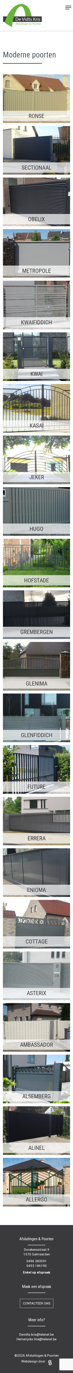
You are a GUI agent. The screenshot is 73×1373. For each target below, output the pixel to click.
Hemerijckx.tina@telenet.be (36, 1339)
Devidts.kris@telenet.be (36, 1334)
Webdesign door (33, 1361)
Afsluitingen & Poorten (42, 1355)
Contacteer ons (36, 1303)
